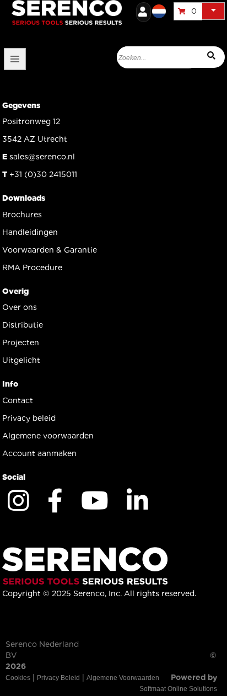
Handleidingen (30, 232)
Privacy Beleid (58, 678)
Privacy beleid (29, 418)
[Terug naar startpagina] (118, 11)
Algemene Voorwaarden (123, 678)
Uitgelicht (21, 360)
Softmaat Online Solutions (178, 689)
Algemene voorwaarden (48, 435)
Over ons (19, 307)
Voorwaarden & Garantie (49, 249)
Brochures (22, 214)
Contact (17, 400)
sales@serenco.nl (42, 156)
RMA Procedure (32, 267)
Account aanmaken (39, 453)
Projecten (20, 342)
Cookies (18, 678)
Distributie (22, 324)
